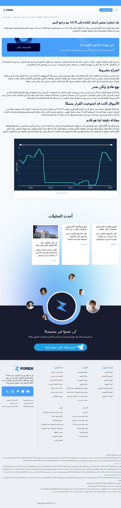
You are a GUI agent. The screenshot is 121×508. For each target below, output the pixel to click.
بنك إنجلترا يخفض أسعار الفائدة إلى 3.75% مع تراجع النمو (45, 17)
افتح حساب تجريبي (57, 376)
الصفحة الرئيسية (7, 17)
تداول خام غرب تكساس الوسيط (77, 396)
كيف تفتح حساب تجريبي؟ (80, 416)
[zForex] (8, 10)
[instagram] (12, 391)
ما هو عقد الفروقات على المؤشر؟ (52, 428)
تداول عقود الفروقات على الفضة (77, 392)
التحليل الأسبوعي (107, 392)
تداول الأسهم (83, 376)
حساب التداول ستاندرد (55, 384)
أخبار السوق (25, 17)
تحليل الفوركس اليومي (105, 388)
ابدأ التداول (58, 367)
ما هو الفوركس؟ (57, 420)
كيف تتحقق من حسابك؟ (80, 424)
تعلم (61, 407)
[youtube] (27, 391)
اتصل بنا (85, 412)
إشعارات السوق (107, 396)
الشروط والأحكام (28, 406)
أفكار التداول (109, 372)
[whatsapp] (22, 391)
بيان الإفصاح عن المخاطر (111, 475)
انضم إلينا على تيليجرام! (60, 347)
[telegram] (17, 391)
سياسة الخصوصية (28, 400)
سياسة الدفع (14, 403)
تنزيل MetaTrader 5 (56, 380)
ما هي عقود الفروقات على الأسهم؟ (52, 424)
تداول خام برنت (83, 400)
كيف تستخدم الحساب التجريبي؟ (52, 412)
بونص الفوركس (58, 396)
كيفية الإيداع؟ (83, 432)
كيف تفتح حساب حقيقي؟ (80, 420)
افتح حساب (106, 10)
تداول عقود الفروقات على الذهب (77, 388)
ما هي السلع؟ (58, 432)
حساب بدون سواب (56, 392)
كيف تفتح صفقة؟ (82, 428)
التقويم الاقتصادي (107, 376)
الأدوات (85, 367)
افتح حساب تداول (23, 47)
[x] (7, 391)
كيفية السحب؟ (83, 436)
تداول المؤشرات (82, 380)
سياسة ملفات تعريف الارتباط (10, 406)
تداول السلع (84, 384)
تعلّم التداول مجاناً (57, 416)
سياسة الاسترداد (28, 403)
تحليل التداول (16, 17)
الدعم (85, 407)
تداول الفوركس (83, 372)
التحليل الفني (58, 440)
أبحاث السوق (108, 367)
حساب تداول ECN (57, 388)
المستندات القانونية (12, 400)
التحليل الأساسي (57, 436)
